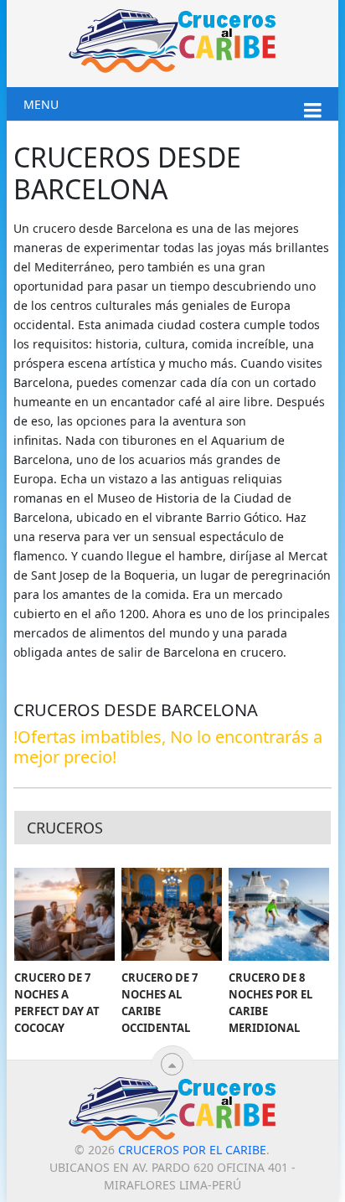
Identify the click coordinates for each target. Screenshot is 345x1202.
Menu (41, 104)
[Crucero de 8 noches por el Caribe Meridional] (279, 915)
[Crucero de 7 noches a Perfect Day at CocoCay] (64, 915)
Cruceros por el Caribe (192, 1150)
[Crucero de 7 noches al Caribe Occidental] (171, 915)
